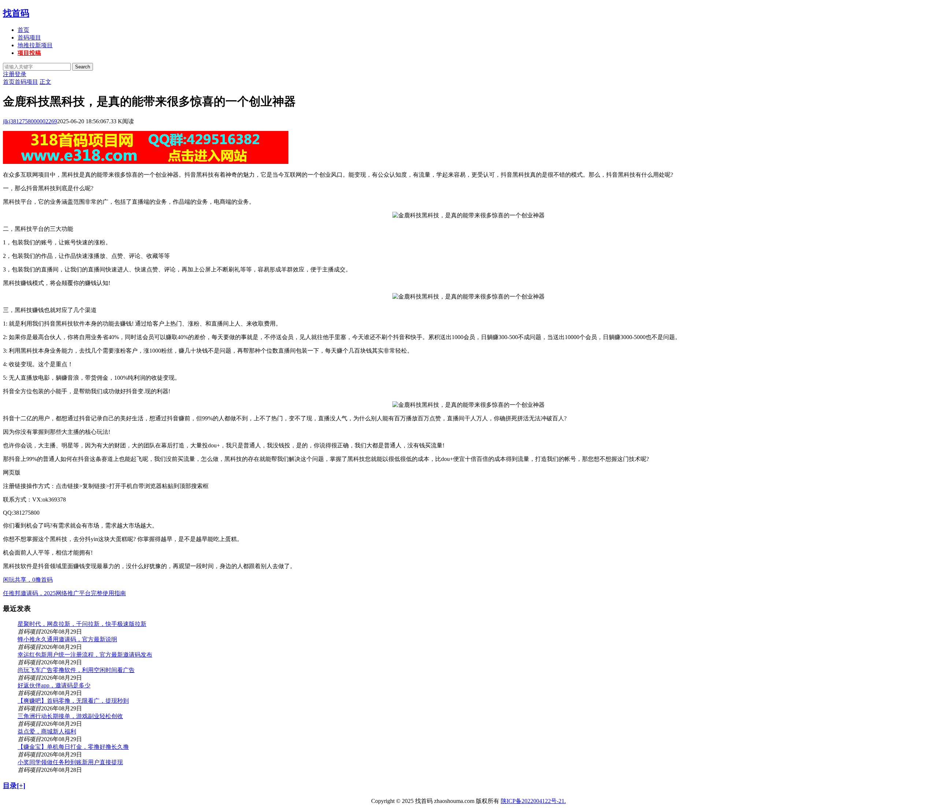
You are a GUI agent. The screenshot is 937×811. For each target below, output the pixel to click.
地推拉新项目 (35, 45)
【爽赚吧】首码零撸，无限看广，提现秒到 (73, 701)
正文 (45, 82)
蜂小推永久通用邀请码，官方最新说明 (67, 639)
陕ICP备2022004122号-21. (533, 801)
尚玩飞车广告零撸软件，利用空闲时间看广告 (76, 670)
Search (82, 67)
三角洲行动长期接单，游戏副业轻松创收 (70, 716)
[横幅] (145, 162)
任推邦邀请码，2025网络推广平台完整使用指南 (64, 593)
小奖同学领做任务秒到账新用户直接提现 (70, 762)
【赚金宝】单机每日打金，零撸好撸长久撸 (73, 747)
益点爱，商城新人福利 (47, 731)
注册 (9, 74)
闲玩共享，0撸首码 (28, 580)
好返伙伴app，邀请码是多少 (54, 685)
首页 (23, 30)
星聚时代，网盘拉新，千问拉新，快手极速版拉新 (82, 624)
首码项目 (29, 37)
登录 (20, 74)
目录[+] (14, 785)
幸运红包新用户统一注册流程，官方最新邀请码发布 (85, 655)
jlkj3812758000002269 (30, 121)
